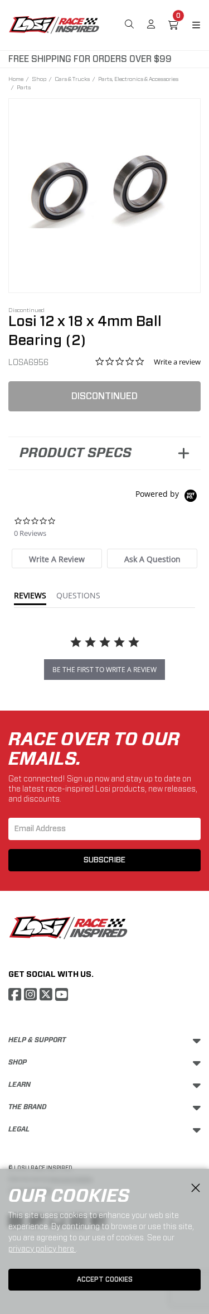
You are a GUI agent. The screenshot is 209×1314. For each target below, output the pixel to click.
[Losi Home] (54, 24)
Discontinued (104, 396)
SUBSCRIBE (104, 860)
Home (15, 78)
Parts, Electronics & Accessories (138, 78)
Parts (24, 87)
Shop (39, 78)
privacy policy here (42, 1248)
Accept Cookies (105, 1279)
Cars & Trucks (72, 78)
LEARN (19, 1084)
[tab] (57, 558)
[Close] (196, 1188)
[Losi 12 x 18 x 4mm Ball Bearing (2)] (104, 188)
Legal (19, 1129)
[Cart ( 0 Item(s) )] (173, 25)
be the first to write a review (104, 669)
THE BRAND (27, 1107)
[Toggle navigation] (189, 25)
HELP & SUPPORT (37, 1040)
